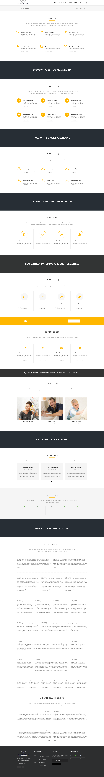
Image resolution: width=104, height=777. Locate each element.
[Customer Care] (82, 756)
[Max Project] (72, 756)
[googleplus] (78, 409)
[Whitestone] (23, 2)
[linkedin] (30, 409)
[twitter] (25, 409)
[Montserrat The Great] (77, 756)
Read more (24, 39)
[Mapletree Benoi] (77, 758)
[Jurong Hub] (72, 758)
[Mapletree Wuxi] (82, 758)
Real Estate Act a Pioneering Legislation (43, 763)
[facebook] (27, 409)
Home (77, 8)
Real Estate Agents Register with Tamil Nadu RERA (44, 757)
